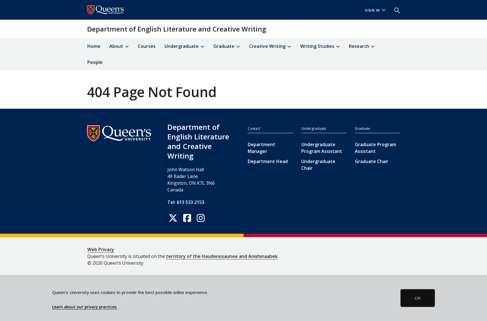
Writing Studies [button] (317, 46)
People (95, 62)
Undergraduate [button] (182, 46)
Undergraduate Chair (318, 164)
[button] (395, 10)
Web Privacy (100, 249)
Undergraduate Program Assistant (321, 147)
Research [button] (359, 46)
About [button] (116, 46)
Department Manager (261, 147)
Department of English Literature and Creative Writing (176, 29)
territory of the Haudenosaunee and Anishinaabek (222, 256)
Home (93, 46)
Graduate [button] (224, 46)
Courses (147, 46)
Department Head (268, 161)
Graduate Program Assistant (375, 147)
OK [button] (418, 298)
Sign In (372, 10)
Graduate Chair (371, 161)
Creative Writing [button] (268, 46)
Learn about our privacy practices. (84, 306)
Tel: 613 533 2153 (185, 202)
